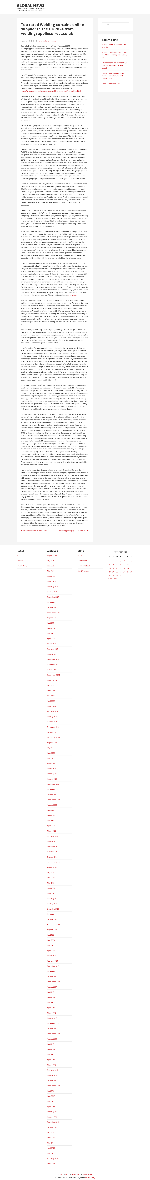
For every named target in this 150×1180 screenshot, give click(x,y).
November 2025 (53, 602)
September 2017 (53, 1086)
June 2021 (51, 878)
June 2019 (51, 997)
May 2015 (50, 1153)
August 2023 (52, 742)
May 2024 (50, 696)
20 (110, 572)
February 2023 (52, 774)
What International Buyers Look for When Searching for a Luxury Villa (114, 55)
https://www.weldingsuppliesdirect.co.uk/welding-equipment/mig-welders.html (51, 91)
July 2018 (50, 1044)
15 (117, 568)
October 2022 (52, 794)
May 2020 (50, 945)
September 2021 (53, 862)
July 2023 (50, 748)
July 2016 (50, 1132)
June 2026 (51, 566)
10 (124, 564)
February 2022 (52, 836)
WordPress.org (83, 571)
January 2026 (52, 592)
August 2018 (52, 1039)
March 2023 (51, 768)
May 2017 (50, 1101)
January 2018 (52, 1075)
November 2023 (53, 727)
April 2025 (51, 639)
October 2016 (52, 1127)
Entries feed (82, 561)
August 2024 (52, 680)
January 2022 (52, 841)
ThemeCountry (90, 1178)
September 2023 (53, 737)
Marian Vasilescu (43, 41)
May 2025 (50, 633)
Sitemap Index (87, 1174)
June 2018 (51, 1049)
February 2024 (52, 711)
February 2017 (52, 1112)
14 (113, 568)
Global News (30, 5)
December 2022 (53, 784)
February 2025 (52, 649)
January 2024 (52, 716)
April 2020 (51, 950)
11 (128, 564)
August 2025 (52, 618)
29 (117, 575)
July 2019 (50, 992)
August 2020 (52, 930)
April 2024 (51, 701)
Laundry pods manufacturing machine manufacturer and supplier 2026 (113, 76)
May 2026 (50, 571)
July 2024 (50, 685)
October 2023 (52, 732)
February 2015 (52, 1158)
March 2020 (51, 956)
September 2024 (53, 675)
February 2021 (52, 898)
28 (113, 575)
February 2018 (52, 1070)
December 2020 (53, 909)
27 (110, 575)
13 (110, 568)
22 (117, 572)
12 (131, 564)
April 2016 (51, 1148)
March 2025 (51, 644)
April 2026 (51, 576)
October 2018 (52, 1028)
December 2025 (53, 597)
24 (124, 572)
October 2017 (52, 1080)
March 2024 (51, 706)
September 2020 (53, 924)
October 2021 (52, 857)
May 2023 (50, 758)
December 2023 (53, 722)
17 (124, 568)
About (19, 555)
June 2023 (51, 753)
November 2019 (53, 971)
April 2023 (51, 763)
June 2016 (51, 1138)
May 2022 (50, 820)
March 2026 (51, 581)
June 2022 (51, 815)
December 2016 (53, 1122)
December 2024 (53, 659)
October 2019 (52, 976)
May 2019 (50, 1002)
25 (128, 572)
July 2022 (50, 810)
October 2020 (52, 919)
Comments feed (84, 566)
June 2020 (51, 940)
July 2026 (50, 561)
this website (73, 295)
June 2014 (51, 1164)
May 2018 (50, 1054)
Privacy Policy (22, 566)
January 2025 (52, 654)
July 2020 (50, 935)
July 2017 (50, 1091)
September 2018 (53, 1034)
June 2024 (51, 690)
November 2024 (53, 664)
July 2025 (50, 623)
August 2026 (52, 555)
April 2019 (51, 1008)
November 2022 (53, 789)
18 (128, 568)
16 (120, 568)
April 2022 (51, 826)
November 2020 (53, 914)
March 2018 (51, 1065)
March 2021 (51, 893)
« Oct (110, 579)
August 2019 (52, 987)
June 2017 (51, 1096)
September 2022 (53, 800)
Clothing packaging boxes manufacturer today (73, 531)
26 (131, 572)
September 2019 (53, 982)
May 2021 (50, 883)
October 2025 (52, 607)
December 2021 (53, 846)
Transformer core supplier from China (37, 531)
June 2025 (51, 628)
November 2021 (53, 852)
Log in (80, 555)
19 (131, 568)
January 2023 (52, 779)
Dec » (115, 579)
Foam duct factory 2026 (111, 84)
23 (120, 572)
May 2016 (50, 1143)
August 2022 (52, 805)
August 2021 (52, 867)
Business (54, 41)
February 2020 (52, 961)
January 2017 (52, 1117)
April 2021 (51, 888)
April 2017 (51, 1106)
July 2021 (50, 872)
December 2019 (53, 966)
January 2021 (52, 904)
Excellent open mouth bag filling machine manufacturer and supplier (114, 65)
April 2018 (51, 1060)
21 (113, 572)
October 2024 (52, 670)
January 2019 (52, 1018)
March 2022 (51, 831)
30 (120, 575)
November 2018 (53, 1023)
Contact (20, 561)
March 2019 (51, 1013)
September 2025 (53, 613)
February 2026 (52, 587)
